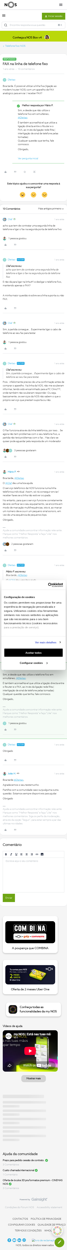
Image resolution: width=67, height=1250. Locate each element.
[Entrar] (6, 25)
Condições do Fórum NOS (19, 1207)
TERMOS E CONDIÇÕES (28, 1230)
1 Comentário (10, 1174)
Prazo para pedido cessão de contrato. (23, 1160)
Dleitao (11, 80)
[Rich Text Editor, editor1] (33, 875)
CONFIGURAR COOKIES (21, 1225)
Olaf (10, 219)
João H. (12, 773)
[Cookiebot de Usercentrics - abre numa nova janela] (48, 585)
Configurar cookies (31, 662)
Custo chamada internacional (18, 1170)
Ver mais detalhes (46, 642)
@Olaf (8, 483)
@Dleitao (22, 118)
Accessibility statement (49, 1207)
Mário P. (12, 472)
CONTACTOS (20, 1219)
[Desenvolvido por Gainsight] (33, 1200)
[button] (4, 17)
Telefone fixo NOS (15, 46)
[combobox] (33, 25)
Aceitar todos (33, 652)
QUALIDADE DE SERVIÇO (52, 1225)
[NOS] (11, 5)
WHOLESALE (51, 1230)
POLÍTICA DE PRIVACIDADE (46, 1219)
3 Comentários (11, 1164)
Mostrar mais (33, 1078)
